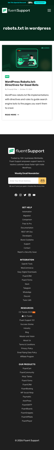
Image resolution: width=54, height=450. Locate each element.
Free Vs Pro (27, 224)
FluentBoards (27, 409)
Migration (27, 216)
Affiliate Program (27, 356)
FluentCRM (27, 276)
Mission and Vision (27, 336)
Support (27, 244)
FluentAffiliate (27, 417)
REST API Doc (27, 232)
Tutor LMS (27, 300)
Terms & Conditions (27, 344)
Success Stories (27, 324)
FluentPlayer (27, 421)
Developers (27, 236)
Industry (27, 328)
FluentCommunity (27, 372)
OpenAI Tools (27, 264)
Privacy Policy (27, 348)
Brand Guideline (27, 240)
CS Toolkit (28, 316)
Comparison (27, 219)
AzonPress (27, 401)
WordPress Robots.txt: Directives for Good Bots (21, 83)
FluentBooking (27, 389)
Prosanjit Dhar (12, 89)
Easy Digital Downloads (27, 272)
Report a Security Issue (27, 252)
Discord (27, 296)
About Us (27, 340)
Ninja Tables (27, 376)
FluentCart (27, 368)
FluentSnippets (27, 413)
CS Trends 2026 (27, 312)
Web (7, 76)
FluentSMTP (27, 405)
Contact (27, 248)
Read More (12, 115)
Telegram (27, 288)
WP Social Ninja (27, 392)
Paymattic (27, 397)
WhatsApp (27, 292)
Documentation (27, 228)
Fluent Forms (27, 280)
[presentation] (27, 58)
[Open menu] (49, 10)
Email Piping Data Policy (27, 352)
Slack (27, 284)
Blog (27, 332)
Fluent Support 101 (27, 320)
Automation (27, 211)
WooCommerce (27, 268)
